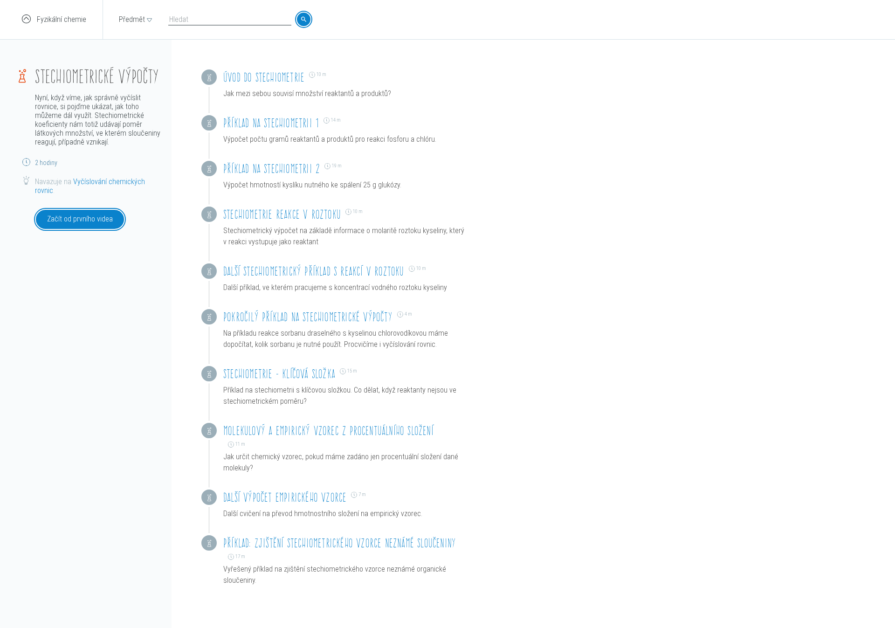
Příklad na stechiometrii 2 (271, 168)
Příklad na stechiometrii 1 (271, 123)
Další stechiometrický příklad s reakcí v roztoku (313, 271)
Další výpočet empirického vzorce (284, 497)
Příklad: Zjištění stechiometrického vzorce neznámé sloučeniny (339, 543)
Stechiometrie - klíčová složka (279, 373)
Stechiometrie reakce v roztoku (282, 214)
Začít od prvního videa (80, 218)
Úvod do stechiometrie (263, 77)
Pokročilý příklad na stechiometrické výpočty (307, 317)
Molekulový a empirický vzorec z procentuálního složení (328, 430)
